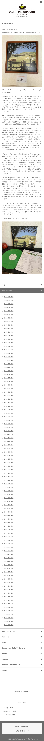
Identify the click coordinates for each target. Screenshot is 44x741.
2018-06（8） (8, 618)
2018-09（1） (8, 607)
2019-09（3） (8, 565)
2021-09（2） (8, 484)
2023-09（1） (8, 409)
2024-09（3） (8, 371)
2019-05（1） (8, 579)
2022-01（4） (8, 469)
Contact (5, 670)
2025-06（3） (8, 346)
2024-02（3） (8, 392)
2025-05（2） (8, 350)
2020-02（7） (8, 547)
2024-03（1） (8, 388)
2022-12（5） (8, 434)
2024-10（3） (8, 367)
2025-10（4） (8, 332)
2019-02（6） (8, 589)
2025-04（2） (8, 353)
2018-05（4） (8, 621)
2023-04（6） (8, 424)
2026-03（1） (8, 314)
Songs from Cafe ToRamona (13, 648)
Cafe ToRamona (17, 739)
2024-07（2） (8, 378)
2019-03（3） (8, 586)
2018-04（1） (8, 625)
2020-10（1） (8, 522)
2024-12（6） (8, 364)
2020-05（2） (8, 536)
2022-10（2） (8, 441)
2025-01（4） (8, 360)
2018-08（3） (8, 611)
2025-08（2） (8, 339)
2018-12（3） (8, 596)
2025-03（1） (8, 357)
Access (5, 659)
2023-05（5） (8, 420)
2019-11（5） (8, 558)
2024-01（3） (8, 395)
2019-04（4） (8, 582)
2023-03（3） (8, 427)
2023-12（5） (8, 399)
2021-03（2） (8, 505)
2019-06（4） (8, 575)
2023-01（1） (8, 431)
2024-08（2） (8, 374)
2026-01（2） (8, 321)
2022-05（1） (8, 455)
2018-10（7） (8, 603)
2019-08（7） (8, 568)
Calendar (5, 637)
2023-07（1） (8, 413)
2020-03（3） (8, 544)
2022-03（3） (8, 462)
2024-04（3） (8, 385)
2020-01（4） (8, 551)
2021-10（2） (8, 480)
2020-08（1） (8, 529)
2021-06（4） (8, 494)
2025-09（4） (8, 335)
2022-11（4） (8, 438)
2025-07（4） (8, 342)
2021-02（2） (8, 508)
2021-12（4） (8, 473)
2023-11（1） (8, 402)
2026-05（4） (8, 307)
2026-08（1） (8, 297)
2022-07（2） (8, 448)
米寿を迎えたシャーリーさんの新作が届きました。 (22, 32)
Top (3, 285)
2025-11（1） (8, 328)
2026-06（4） (8, 304)
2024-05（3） (8, 381)
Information (7, 290)
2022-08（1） (8, 445)
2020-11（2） (8, 519)
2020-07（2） (8, 533)
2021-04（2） (8, 501)
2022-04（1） (8, 459)
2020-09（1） (8, 526)
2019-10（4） (8, 561)
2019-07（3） (8, 572)
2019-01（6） (8, 593)
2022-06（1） (8, 452)
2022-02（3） (8, 466)
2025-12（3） (8, 325)
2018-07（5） (8, 614)
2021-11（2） (8, 477)
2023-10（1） (8, 406)
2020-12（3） (8, 515)
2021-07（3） (8, 491)
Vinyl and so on (8, 631)
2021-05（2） (8, 498)
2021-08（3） (8, 487)
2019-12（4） (8, 554)
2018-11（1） (8, 600)
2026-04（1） (8, 311)
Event (4, 642)
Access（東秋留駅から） (11, 665)
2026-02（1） (8, 318)
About (4, 653)
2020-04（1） (8, 540)
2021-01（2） (8, 512)
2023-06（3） (8, 417)
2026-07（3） (8, 300)
